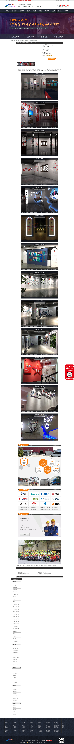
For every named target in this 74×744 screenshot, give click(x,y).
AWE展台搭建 (16, 626)
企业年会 (23, 730)
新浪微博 (57, 0)
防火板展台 (15, 587)
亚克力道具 (40, 730)
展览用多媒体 (48, 729)
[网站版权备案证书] (21, 0)
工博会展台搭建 (16, 604)
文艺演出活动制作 (16, 657)
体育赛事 (23, 729)
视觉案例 (14, 705)
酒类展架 (39, 727)
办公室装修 (15, 673)
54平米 (15, 599)
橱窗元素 (14, 709)
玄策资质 (63, 726)
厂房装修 (14, 675)
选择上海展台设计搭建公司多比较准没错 (43, 574)
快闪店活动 (23, 731)
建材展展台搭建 (16, 611)
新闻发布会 (23, 726)
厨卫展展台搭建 (16, 619)
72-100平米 (15, 638)
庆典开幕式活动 (15, 652)
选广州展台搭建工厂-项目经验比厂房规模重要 (44, 573)
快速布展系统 (14, 11)
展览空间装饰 (48, 727)
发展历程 (63, 725)
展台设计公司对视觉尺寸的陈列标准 (42, 569)
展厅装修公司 (54, 565)
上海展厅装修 (26, 40)
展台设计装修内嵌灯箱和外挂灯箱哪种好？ (24, 573)
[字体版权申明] (27, 0)
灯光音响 (6, 731)
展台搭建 (22, 11)
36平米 (15, 601)
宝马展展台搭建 (16, 618)
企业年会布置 (15, 659)
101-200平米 (16, 596)
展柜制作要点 (56, 727)
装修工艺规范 (56, 730)
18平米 (15, 633)
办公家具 (31, 730)
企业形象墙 (15, 682)
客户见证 (63, 729)
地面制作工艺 (56, 725)
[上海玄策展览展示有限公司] (10, 7)
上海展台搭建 (17, 40)
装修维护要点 (56, 731)
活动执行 (28, 11)
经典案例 (14, 707)
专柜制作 (41, 11)
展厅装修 (34, 11)
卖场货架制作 (15, 689)
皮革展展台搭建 (16, 621)
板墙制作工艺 (56, 726)
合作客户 (63, 722)
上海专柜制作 (31, 40)
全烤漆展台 (15, 585)
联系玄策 (44, 742)
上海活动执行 (22, 40)
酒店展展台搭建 (16, 623)
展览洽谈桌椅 (48, 726)
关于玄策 (66, 11)
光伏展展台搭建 (16, 628)
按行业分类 (15, 729)
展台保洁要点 (56, 729)
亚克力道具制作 (15, 698)
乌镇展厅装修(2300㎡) (32, 42)
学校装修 (14, 677)
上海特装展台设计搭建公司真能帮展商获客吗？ (25, 574)
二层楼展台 (15, 722)
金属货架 (39, 725)
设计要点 (14, 711)
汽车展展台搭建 (16, 609)
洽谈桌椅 (6, 730)
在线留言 (61, 0)
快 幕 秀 (6, 725)
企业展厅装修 (27, 565)
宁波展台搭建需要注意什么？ (41, 572)
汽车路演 (23, 727)
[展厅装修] (37, 26)
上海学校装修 (50, 565)
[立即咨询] (52, 59)
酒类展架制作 (15, 695)
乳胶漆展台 (15, 589)
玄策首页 (7, 11)
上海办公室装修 (40, 565)
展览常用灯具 (48, 722)
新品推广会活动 (15, 650)
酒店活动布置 (15, 661)
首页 (20, 42)
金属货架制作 (15, 691)
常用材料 (53, 11)
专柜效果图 (15, 700)
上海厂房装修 (45, 565)
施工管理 (60, 11)
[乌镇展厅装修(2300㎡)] (20, 64)
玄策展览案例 (23, 42)
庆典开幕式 (23, 725)
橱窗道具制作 (35, 40)
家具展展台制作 (16, 616)
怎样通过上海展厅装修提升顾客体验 (23, 569)
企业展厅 (31, 722)
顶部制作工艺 (56, 722)
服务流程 (14, 714)
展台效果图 (15, 631)
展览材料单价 (48, 725)
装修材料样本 (48, 731)
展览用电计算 (48, 730)
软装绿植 (6, 729)
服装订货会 (23, 722)
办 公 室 (31, 725)
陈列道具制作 (15, 693)
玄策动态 (63, 727)
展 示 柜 (6, 727)
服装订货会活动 (15, 648)
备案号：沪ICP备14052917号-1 (34, 742)
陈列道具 (39, 726)
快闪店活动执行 (15, 664)
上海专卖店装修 (35, 565)
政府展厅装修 (31, 565)
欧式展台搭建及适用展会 (21, 572)
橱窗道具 (47, 11)
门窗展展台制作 (16, 606)
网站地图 (68, 0)
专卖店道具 (40, 722)
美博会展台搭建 (16, 613)
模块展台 (6, 722)
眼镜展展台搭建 (16, 614)
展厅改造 (31, 729)
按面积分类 (15, 591)
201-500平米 (16, 594)
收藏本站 (64, 0)
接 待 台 (6, 726)
